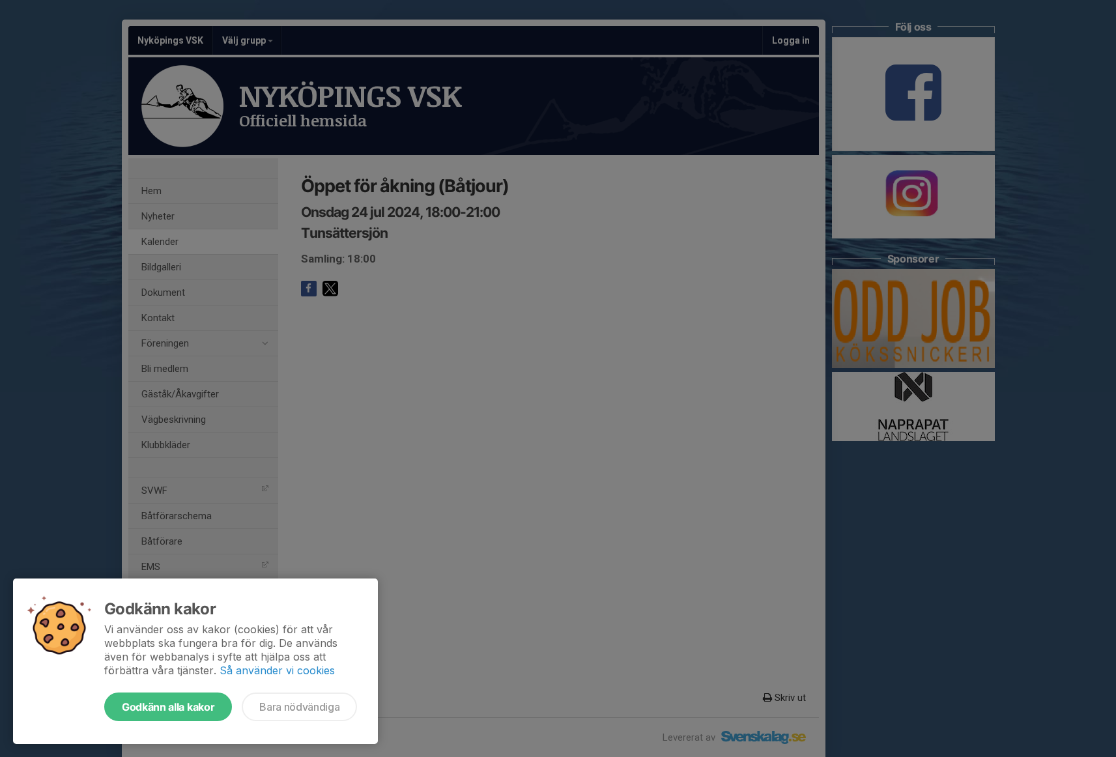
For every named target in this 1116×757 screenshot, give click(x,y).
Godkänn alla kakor (168, 706)
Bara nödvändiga (299, 706)
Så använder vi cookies (277, 670)
